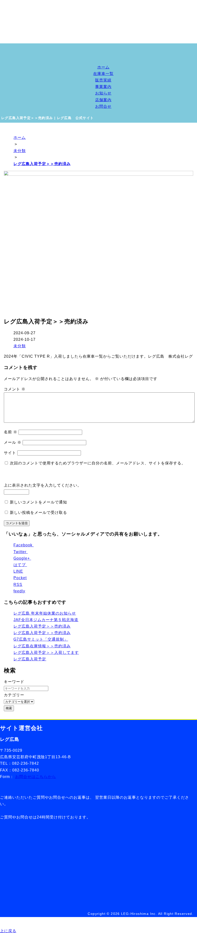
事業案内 (103, 87)
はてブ (20, 565)
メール (12, 442)
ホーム (103, 67)
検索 (9, 708)
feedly (19, 591)
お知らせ (103, 93)
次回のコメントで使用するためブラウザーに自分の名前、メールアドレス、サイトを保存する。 (97, 463)
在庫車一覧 (103, 74)
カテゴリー (14, 695)
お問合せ (103, 106)
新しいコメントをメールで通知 (38, 502)
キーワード (14, 682)
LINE (18, 571)
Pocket (20, 578)
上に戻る (8, 931)
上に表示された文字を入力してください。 (42, 485)
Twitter (20, 552)
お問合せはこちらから (35, 777)
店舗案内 (103, 100)
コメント (14, 389)
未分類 (19, 346)
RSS (17, 585)
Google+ (22, 558)
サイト (10, 453)
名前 (10, 432)
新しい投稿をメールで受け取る (38, 512)
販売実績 (103, 80)
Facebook (23, 545)
